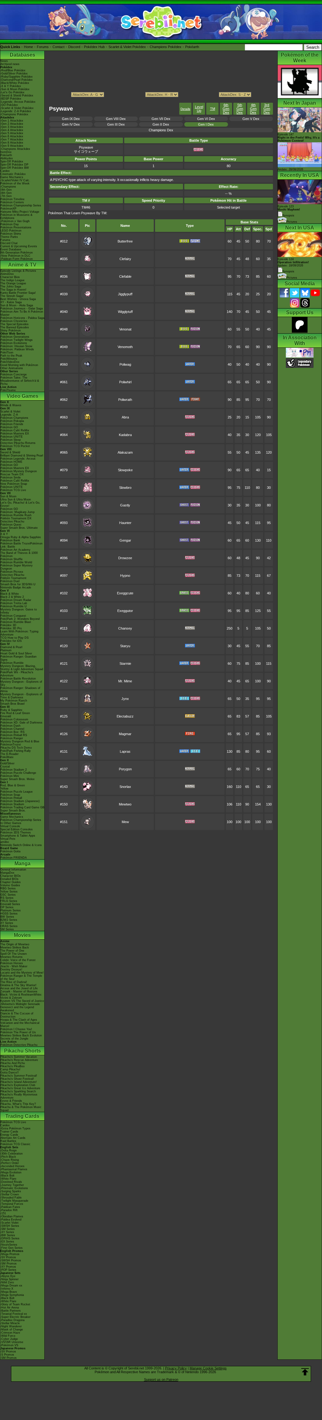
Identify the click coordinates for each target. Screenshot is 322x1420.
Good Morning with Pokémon (19, 365)
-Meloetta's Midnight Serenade (20, 1004)
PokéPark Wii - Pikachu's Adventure (16, 674)
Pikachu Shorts (22, 1050)
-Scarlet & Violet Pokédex (17, 108)
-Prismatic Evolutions (14, 1188)
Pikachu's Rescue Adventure (19, 1060)
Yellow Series (9, 891)
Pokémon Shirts (10, 233)
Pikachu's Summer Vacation (18, 1056)
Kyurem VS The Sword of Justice (22, 1000)
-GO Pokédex (9, 104)
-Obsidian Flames (11, 1216)
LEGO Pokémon (10, 230)
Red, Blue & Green (12, 785)
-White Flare (8, 1178)
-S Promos (7, 1354)
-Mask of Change (11, 1329)
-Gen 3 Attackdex (11, 126)
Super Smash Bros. (13, 810)
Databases (22, 54)
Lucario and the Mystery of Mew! (22, 972)
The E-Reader (9, 754)
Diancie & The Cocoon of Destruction (16, 1015)
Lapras (125, 751)
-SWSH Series (9, 1225)
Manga (22, 863)
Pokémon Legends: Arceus (18, 458)
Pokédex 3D (8, 625)
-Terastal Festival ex (13, 1313)
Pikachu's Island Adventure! (18, 1082)
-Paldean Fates (10, 1207)
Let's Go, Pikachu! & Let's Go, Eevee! (20, 504)
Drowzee (125, 558)
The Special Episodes (14, 324)
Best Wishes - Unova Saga (18, 299)
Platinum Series (10, 910)
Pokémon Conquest (13, 615)
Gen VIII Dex (116, 119)
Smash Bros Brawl (12, 703)
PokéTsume (8, 390)
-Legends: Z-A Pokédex (15, 111)
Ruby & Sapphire (11, 710)
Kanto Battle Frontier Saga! (18, 292)
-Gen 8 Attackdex (11, 142)
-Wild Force (7, 1335)
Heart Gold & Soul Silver (16, 653)
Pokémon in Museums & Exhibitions (16, 216)
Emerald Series (10, 904)
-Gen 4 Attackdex (11, 130)
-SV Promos (8, 1257)
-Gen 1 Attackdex (11, 120)
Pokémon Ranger (11, 738)
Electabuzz (125, 716)
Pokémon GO (9, 427)
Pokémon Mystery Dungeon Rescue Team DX (18, 473)
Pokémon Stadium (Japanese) (20, 801)
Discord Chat (9, 243)
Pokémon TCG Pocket (15, 446)
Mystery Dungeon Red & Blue (19, 741)
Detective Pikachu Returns (18, 443)
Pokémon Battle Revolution (18, 678)
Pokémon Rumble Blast (15, 622)
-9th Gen (6, 189)
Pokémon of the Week (15, 183)
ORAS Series (9, 926)
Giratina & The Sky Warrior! (18, 985)
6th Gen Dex (226, 108)
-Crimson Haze (10, 1332)
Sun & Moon (8, 496)
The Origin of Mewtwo (14, 944)
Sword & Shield (10, 452)
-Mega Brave (8, 1291)
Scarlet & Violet (10, 411)
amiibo (4, 842)
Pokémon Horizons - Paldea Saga (22, 318)
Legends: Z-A (9, 414)
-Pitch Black (8, 1156)
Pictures (291, 221)
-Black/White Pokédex (14, 83)
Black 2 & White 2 (12, 596)
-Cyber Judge (9, 1339)
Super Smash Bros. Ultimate (19, 527)
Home (28, 47)
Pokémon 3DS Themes (15, 832)
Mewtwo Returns (11, 956)
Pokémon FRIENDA (13, 857)
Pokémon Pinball (11, 798)
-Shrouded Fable (11, 1197)
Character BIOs (10, 875)
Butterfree (125, 241)
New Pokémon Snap (13, 483)
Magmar (125, 734)
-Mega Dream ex (11, 1285)
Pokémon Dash (10, 725)
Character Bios (10, 277)
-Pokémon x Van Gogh (15, 221)
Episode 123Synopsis (289, 211)
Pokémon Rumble (12, 662)
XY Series (6, 923)
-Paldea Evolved (10, 1219)
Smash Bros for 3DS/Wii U (18, 584)
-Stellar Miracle (10, 1323)
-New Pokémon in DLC (15, 255)
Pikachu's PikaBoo (12, 1066)
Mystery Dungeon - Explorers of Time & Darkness (21, 696)
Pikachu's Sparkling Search (18, 1091)
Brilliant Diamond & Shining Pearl (21, 455)
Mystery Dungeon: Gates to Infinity (18, 611)
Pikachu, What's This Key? (18, 1104)
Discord (74, 47)
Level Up (199, 108)
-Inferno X (6, 1288)
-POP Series (8, 1269)
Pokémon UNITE (11, 436)
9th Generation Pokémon (16, 252)
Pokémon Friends (11, 424)
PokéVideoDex (9, 361)
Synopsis (288, 271)
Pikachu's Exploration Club (17, 1085)
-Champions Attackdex (15, 148)
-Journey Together (12, 1185)
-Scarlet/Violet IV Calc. (15, 180)
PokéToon (6, 352)
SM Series (7, 929)
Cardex (5, 170)
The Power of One (12, 950)
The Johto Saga (10, 286)
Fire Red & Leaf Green (15, 713)
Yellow (4, 788)
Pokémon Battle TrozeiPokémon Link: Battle (21, 545)
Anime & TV (22, 264)
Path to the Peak (11, 355)
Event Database (10, 249)
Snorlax (125, 787)
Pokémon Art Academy (15, 549)
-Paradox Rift (9, 1210)
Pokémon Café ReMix (14, 430)
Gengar (125, 540)
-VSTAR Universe (11, 1342)
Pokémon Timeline (12, 199)
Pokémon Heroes (11, 963)
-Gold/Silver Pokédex (14, 73)
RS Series (7, 897)
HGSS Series (9, 913)
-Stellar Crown (9, 1194)
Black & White (9, 593)
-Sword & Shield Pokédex (16, 95)
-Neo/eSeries (8, 1244)
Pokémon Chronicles (13, 321)
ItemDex (6, 152)
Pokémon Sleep (10, 439)
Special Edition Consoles (16, 829)
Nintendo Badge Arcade (15, 587)
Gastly (125, 505)
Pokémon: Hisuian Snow (16, 346)
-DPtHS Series (9, 1238)
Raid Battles (8, 1141)
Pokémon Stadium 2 (13, 769)
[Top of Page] (305, 1372)
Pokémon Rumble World (16, 562)
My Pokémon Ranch (13, 700)
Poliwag (125, 364)
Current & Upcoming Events (18, 246)
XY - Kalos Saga (11, 302)
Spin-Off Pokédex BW (14, 167)
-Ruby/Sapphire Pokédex (16, 76)
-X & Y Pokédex (10, 86)
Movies (22, 935)
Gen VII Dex (161, 119)
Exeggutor (125, 611)
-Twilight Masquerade (14, 1200)
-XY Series (7, 1232)
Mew (125, 822)
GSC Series (8, 894)
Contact (58, 47)
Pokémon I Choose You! (16, 1029)
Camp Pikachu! (10, 1069)
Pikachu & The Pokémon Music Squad (21, 1109)
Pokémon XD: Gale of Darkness (21, 722)
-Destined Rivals (11, 1181)
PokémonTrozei (10, 744)
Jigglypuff (125, 294)
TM (212, 109)
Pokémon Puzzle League (16, 791)
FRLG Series (8, 901)
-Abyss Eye (7, 1276)
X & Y (4, 534)
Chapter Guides (10, 882)
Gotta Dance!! (9, 1072)
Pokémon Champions (14, 417)
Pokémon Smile (10, 477)
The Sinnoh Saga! (12, 296)
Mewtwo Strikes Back (14, 947)
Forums (43, 47)
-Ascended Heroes (12, 1166)
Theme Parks (9, 236)
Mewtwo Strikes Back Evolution (21, 1035)
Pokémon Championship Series (20, 205)
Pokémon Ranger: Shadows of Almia (20, 689)
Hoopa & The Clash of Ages (18, 1019)
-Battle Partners (10, 1310)
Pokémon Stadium (12, 804)
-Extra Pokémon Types (15, 1128)
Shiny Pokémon (10, 330)
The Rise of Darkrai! (13, 982)
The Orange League (13, 283)
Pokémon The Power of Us (18, 1032)
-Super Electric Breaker (15, 1317)
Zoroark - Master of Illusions (18, 991)
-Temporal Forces (11, 1203)
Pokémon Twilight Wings (16, 339)
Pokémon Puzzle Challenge (18, 772)
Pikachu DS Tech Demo (16, 747)
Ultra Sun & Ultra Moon (15, 499)
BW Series (7, 916)
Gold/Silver (7, 763)
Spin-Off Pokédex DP (14, 164)
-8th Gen (6, 192)
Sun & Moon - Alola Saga (16, 305)
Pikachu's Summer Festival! (18, 1075)
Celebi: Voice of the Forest (18, 960)
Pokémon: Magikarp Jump (17, 512)
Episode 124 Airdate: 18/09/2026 (293, 262)
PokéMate (7, 757)
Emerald (5, 716)
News (4, 61)
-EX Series (7, 1241)
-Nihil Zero (7, 1282)
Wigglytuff (125, 312)
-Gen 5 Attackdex (11, 133)
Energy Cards (9, 1134)
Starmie (125, 663)
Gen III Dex (116, 124)
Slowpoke (125, 470)
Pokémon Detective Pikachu (18, 1044)
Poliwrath (125, 399)
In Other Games (10, 823)
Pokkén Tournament (13, 578)
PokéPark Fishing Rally (15, 750)
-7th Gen (6, 196)
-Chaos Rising (9, 1159)
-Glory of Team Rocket (15, 1304)
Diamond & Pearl (11, 647)
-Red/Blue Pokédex (12, 70)
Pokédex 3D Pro (11, 628)
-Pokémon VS (9, 1345)
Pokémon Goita (10, 851)
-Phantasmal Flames (13, 1169)
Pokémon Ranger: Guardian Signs (18, 658)
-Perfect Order (9, 1163)
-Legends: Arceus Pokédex (18, 101)
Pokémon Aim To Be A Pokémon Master (21, 313)
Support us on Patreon (161, 1379)
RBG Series (8, 888)
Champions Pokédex (165, 47)
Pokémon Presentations (15, 227)
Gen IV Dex (71, 124)
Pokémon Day (9, 224)
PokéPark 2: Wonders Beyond (20, 618)
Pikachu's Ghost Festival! (17, 1078)
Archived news (9, 64)
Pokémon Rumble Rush (15, 515)
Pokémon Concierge (13, 374)
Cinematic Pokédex (13, 174)
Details (185, 109)
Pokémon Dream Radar (15, 600)
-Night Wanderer (11, 1326)
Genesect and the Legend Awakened (17, 1009)
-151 (3, 1213)
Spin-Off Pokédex (11, 161)
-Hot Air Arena (9, 1307)
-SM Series (7, 1229)
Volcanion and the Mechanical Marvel (19, 1024)
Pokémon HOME (11, 461)
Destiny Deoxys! (11, 969)
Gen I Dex (206, 124)
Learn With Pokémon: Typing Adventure (19, 633)
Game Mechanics (11, 177)
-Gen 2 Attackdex (11, 123)
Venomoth (125, 347)
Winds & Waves (10, 405)
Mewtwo (125, 804)
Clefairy (125, 259)
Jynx (125, 699)
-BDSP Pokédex (10, 98)
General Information (13, 869)
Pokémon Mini (9, 776)
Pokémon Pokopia (12, 421)
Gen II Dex (161, 124)
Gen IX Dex (71, 119)
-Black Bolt (7, 1175)
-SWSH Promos (10, 1260)
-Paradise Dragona (12, 1320)
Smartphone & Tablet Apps (17, 835)
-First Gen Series (11, 1247)
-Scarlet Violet (9, 1222)
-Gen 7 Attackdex (11, 139)
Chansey (125, 628)
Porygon (125, 769)
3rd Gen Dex (267, 108)
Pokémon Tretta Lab (13, 603)
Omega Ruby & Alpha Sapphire (20, 537)
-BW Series (7, 1235)
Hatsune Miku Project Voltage (19, 211)
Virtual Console (10, 826)
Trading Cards (22, 1116)
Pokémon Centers (12, 202)
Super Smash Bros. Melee (17, 779)
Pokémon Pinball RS (13, 735)
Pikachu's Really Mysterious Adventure (18, 1096)
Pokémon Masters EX (14, 433)
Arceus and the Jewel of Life (19, 988)
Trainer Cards (9, 1131)
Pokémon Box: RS (12, 732)
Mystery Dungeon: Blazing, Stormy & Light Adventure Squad (21, 667)
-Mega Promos (9, 1254)
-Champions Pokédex (14, 114)
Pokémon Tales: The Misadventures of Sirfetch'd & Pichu (19, 380)
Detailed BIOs (9, 879)
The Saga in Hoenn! (13, 289)
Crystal (5, 766)
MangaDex (7, 872)
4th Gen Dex (253, 108)
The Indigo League (12, 280)
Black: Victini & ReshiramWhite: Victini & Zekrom (21, 996)
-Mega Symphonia (12, 1295)
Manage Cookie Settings (208, 1368)
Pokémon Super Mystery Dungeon (16, 567)
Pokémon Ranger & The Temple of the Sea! (21, 977)
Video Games (22, 396)
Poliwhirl (125, 382)
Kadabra (125, 435)
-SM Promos (8, 1263)
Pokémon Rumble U (13, 606)
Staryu (125, 646)
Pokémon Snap (10, 794)
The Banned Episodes (14, 327)
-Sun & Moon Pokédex (15, 89)
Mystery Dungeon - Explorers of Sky (21, 683)
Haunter (125, 523)
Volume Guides (10, 885)
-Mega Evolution (10, 1172)
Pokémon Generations (14, 336)
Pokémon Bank (10, 540)
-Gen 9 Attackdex (11, 145)
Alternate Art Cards (12, 1137)
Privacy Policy (176, 1368)
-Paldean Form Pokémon (16, 258)
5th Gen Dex (239, 108)
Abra (125, 417)
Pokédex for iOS (11, 640)
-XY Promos (8, 1266)
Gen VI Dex (206, 119)
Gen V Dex (250, 119)
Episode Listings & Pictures (18, 270)
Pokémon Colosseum (14, 719)
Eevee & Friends (11, 1100)
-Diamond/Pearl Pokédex (16, 79)
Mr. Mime (125, 681)
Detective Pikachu (12, 521)
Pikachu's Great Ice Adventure (20, 1088)
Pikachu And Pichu (12, 1063)
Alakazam (125, 452)
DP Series (7, 907)
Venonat (125, 329)
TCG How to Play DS (14, 637)
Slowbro (125, 487)
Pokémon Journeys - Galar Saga (21, 308)
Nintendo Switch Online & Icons (21, 845)
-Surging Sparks (10, 1191)
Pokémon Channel (12, 728)
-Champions (8, 186)
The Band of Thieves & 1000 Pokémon (19, 554)
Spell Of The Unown (13, 953)
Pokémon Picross (11, 571)
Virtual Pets (7, 838)
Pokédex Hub (94, 47)
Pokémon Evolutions (13, 343)
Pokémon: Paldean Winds (17, 349)
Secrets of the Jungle (14, 1038)
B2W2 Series (8, 919)
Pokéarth (192, 47)
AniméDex (7, 274)
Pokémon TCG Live (13, 490)
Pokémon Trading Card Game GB (22, 807)
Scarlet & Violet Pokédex (127, 47)
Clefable (125, 276)
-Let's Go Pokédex (12, 92)
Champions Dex (161, 130)
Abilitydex (6, 158)
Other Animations (11, 368)
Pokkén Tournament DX (15, 518)
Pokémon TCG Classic (15, 1144)
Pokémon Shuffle (11, 559)
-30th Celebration (11, 1153)
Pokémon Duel (9, 581)
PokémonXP (8, 208)
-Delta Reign (8, 1150)
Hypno (125, 575)
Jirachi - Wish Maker (13, 966)
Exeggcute (125, 593)
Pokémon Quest (10, 524)
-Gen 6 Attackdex (11, 136)
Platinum (6, 650)
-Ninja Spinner (9, 1279)
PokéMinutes (8, 358)
